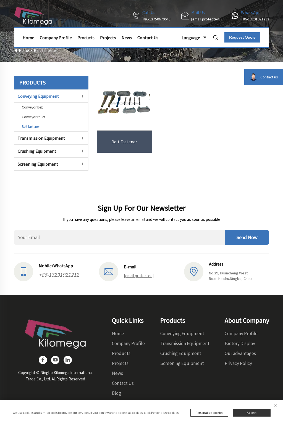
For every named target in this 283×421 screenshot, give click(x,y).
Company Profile (56, 37)
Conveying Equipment (38, 96)
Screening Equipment (38, 164)
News (127, 37)
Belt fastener (45, 50)
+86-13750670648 (156, 19)
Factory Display (240, 343)
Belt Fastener (124, 141)
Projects (108, 37)
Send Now (247, 237)
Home (28, 37)
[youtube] (55, 360)
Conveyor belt (32, 107)
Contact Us (147, 37)
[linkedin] (68, 360)
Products (86, 37)
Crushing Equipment (37, 151)
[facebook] (43, 360)
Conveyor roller (33, 117)
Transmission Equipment (41, 138)
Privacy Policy (238, 363)
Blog (116, 393)
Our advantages (240, 353)
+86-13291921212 (255, 19)
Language (191, 37)
